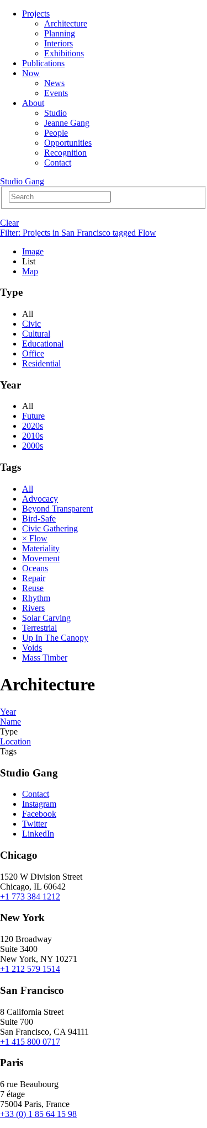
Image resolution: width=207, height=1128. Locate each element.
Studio (55, 113)
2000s (32, 445)
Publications (43, 63)
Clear (9, 222)
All (27, 488)
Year (8, 711)
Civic (31, 323)
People (56, 132)
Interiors (58, 43)
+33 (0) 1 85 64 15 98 (38, 1114)
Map (30, 271)
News (54, 83)
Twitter (34, 823)
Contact (57, 162)
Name (10, 721)
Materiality (41, 548)
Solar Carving (46, 617)
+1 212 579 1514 (30, 968)
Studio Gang (22, 181)
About (33, 103)
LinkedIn (38, 833)
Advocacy (40, 498)
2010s (32, 435)
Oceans (35, 568)
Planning (59, 33)
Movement (41, 558)
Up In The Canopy (55, 637)
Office (33, 353)
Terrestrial (39, 627)
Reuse (33, 588)
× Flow (34, 538)
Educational (42, 343)
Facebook (39, 813)
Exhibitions (64, 53)
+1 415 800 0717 (30, 1041)
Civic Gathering (50, 528)
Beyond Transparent (57, 508)
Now (31, 73)
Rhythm (36, 598)
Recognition (65, 152)
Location (15, 741)
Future (33, 416)
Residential (41, 363)
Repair (33, 578)
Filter (78, 232)
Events (56, 93)
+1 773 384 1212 (30, 896)
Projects (36, 13)
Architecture (65, 23)
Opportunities (68, 142)
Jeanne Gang (66, 122)
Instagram (39, 803)
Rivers (33, 608)
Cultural (36, 333)
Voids (32, 647)
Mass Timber (44, 657)
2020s (32, 425)
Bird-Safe (39, 518)
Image (33, 251)
